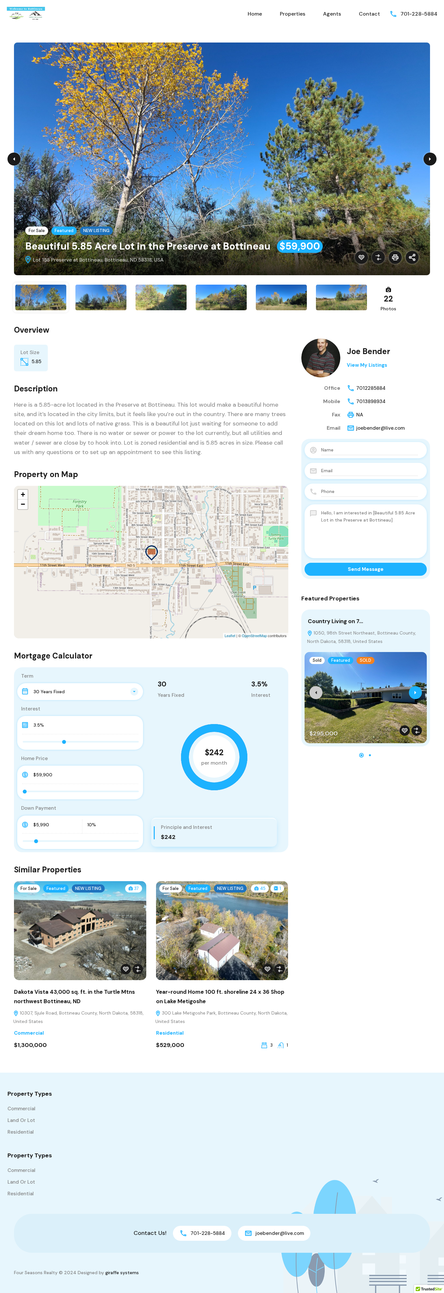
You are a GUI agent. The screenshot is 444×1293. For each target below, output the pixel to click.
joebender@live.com (380, 428)
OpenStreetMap (254, 635)
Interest (30, 709)
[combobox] (80, 691)
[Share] (412, 257)
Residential (170, 1033)
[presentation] (315, 692)
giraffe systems (122, 1272)
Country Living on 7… (335, 621)
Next (430, 159)
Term (27, 676)
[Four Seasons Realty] (26, 13)
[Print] (395, 257)
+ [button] (23, 494)
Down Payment (38, 808)
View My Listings (367, 365)
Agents (332, 13)
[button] (361, 755)
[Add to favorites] (361, 257)
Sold (317, 660)
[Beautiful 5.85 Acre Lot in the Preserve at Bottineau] (151, 553)
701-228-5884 (418, 13)
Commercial (29, 1033)
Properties (292, 13)
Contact (369, 13)
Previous (13, 159)
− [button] (23, 504)
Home (255, 13)
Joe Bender (368, 351)
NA (359, 415)
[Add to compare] (378, 257)
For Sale (37, 230)
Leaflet (230, 635)
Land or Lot (21, 1120)
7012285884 (370, 388)
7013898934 (370, 401)
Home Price (34, 758)
